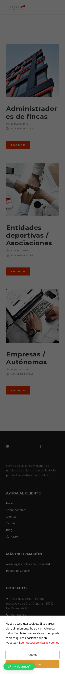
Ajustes (32, 655)
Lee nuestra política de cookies (39, 643)
